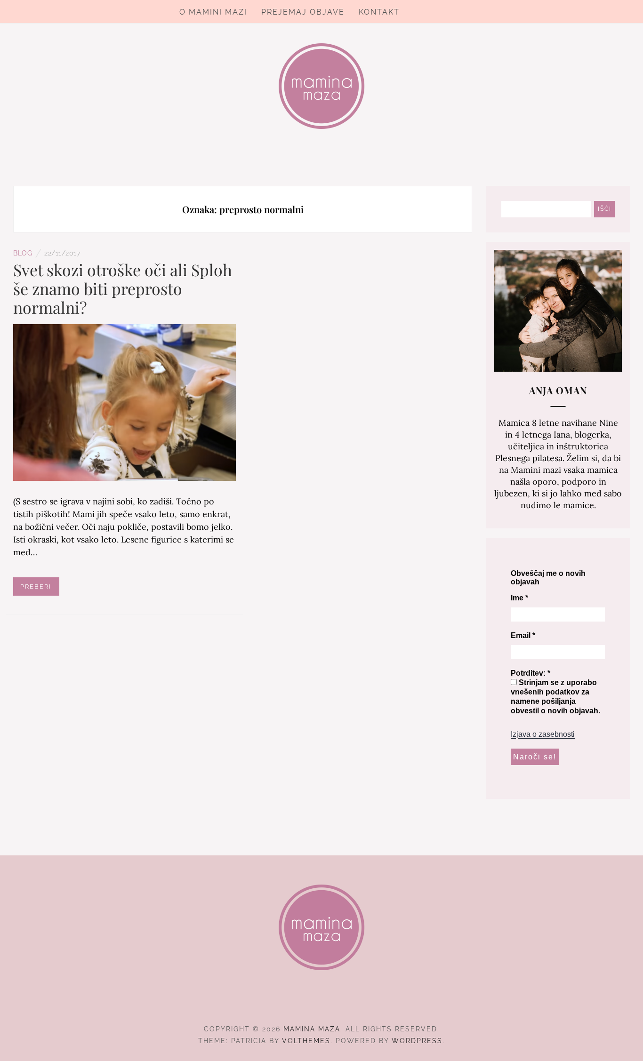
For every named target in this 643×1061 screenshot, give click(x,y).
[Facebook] (304, 1003)
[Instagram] (321, 1003)
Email (523, 635)
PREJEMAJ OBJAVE (303, 12)
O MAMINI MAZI (213, 12)
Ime (519, 598)
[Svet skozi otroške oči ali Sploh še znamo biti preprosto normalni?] (124, 401)
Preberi (35, 586)
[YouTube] (338, 1003)
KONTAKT (379, 12)
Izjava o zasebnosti (543, 734)
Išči (604, 209)
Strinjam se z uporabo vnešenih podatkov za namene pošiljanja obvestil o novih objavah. (555, 696)
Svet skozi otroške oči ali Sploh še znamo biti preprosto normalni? (122, 288)
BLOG (22, 253)
